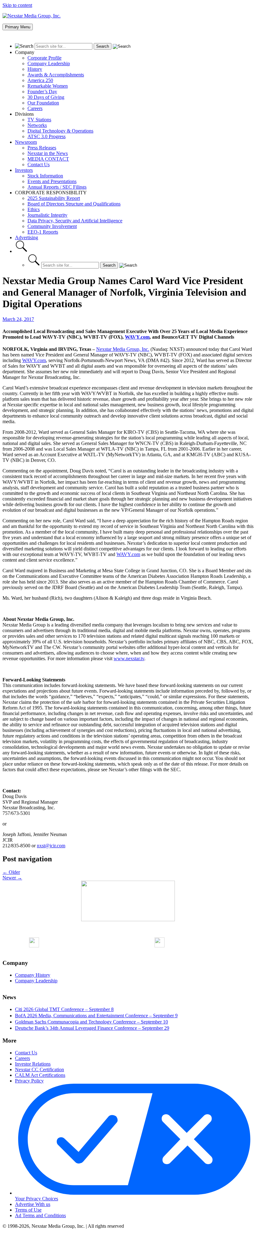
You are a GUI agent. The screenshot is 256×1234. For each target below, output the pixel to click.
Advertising (26, 237)
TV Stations (39, 119)
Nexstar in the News (47, 153)
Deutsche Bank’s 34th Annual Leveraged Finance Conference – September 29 (92, 1028)
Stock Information (45, 175)
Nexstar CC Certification (39, 1069)
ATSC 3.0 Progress (46, 136)
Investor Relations (33, 1064)
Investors (24, 170)
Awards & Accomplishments (55, 74)
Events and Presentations (51, 181)
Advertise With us (32, 1204)
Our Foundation (43, 102)
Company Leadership (48, 63)
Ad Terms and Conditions (40, 1215)
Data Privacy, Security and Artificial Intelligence (74, 220)
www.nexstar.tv (129, 658)
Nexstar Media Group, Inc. (122, 349)
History (34, 69)
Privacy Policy (29, 1080)
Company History (32, 975)
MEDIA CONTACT (48, 159)
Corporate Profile (44, 57)
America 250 (40, 80)
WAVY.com (137, 337)
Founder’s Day (42, 91)
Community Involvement (52, 226)
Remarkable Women (47, 86)
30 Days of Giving (45, 97)
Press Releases (41, 147)
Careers (34, 108)
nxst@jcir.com (51, 845)
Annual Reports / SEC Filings (56, 187)
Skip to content (17, 5)
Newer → (12, 877)
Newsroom (26, 142)
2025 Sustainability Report (53, 198)
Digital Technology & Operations (60, 130)
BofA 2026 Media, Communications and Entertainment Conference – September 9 (96, 1015)
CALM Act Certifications (40, 1075)
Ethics (33, 209)
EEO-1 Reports (42, 232)
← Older (11, 872)
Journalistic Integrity (47, 215)
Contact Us (38, 164)
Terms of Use (28, 1209)
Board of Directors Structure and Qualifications (74, 203)
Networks (37, 125)
